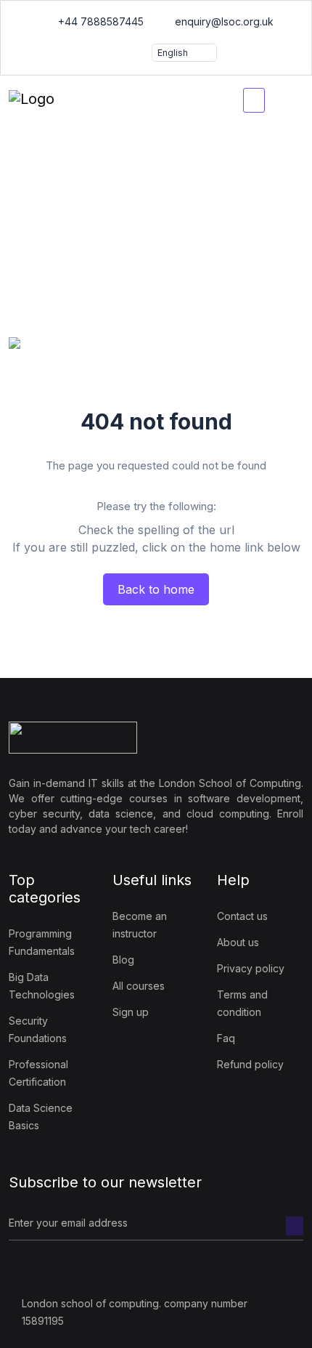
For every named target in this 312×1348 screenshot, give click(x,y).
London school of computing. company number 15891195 (134, 1312)
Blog (123, 959)
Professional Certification (38, 1073)
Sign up (130, 1012)
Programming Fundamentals (42, 942)
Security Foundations (38, 1029)
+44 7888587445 (99, 21)
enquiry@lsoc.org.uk (223, 21)
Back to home (156, 589)
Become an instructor (139, 925)
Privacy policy (250, 968)
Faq (226, 1038)
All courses (138, 986)
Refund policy (250, 1064)
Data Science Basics (41, 1116)
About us (238, 942)
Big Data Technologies (42, 986)
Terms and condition (242, 1003)
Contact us (242, 916)
